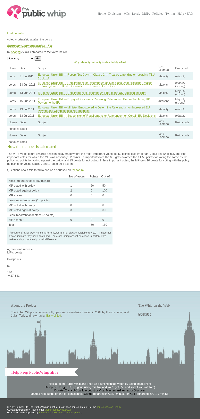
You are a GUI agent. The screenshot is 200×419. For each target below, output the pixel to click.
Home (102, 13)
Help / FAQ (185, 13)
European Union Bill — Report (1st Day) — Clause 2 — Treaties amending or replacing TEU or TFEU (96, 76)
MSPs (146, 13)
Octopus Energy (55, 387)
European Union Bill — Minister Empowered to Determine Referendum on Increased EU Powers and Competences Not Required (94, 109)
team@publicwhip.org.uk (58, 409)
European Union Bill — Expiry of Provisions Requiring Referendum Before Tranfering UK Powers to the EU (94, 101)
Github (88, 393)
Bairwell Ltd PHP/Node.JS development (60, 412)
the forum (78, 170)
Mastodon (144, 313)
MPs (127, 13)
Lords (136, 13)
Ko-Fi (133, 393)
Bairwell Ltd (53, 315)
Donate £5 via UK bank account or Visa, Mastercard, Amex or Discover (99, 390)
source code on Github (109, 407)
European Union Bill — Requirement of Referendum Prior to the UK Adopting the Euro (92, 92)
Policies (157, 13)
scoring (16, 52)
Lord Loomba (15, 33)
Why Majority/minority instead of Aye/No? (100, 62)
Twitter (170, 13)
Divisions (114, 13)
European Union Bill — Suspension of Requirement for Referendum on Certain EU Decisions (97, 115)
